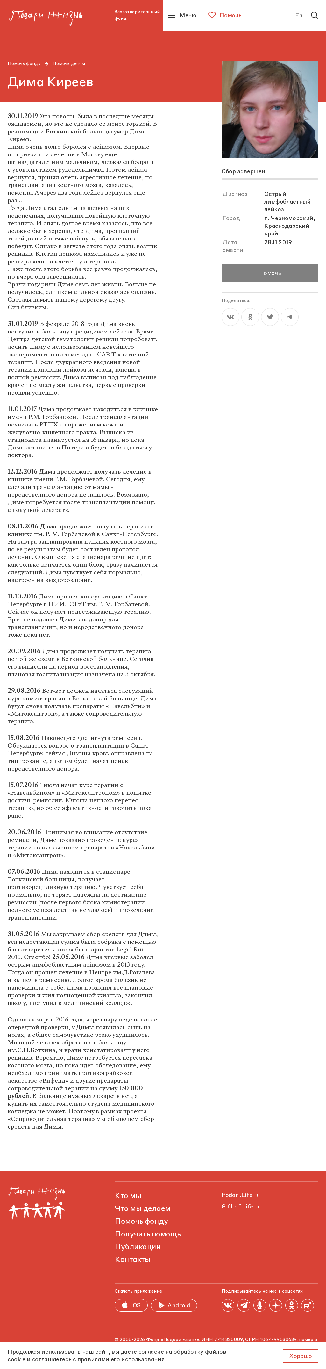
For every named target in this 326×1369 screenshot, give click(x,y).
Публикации (138, 1247)
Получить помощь (148, 1234)
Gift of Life (237, 1207)
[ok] (250, 317)
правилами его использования (120, 1360)
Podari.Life (237, 1195)
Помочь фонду (24, 63)
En (299, 15)
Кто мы (128, 1196)
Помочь (270, 273)
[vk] (230, 317)
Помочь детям (69, 63)
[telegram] (290, 317)
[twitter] (270, 317)
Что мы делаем (143, 1209)
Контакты (132, 1260)
